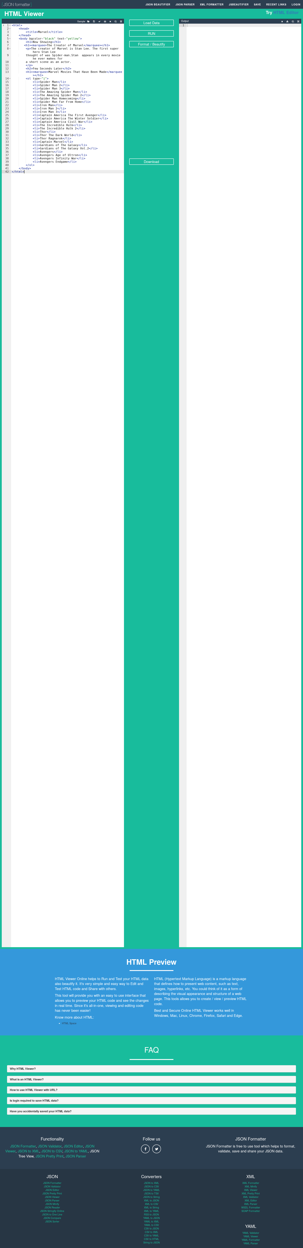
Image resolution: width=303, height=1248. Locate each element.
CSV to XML (151, 1232)
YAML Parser (250, 1243)
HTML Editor (286, 12)
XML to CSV (151, 1204)
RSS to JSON (151, 1214)
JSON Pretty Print (49, 1156)
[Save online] (94, 21)
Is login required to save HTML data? (34, 1100)
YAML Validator (250, 1233)
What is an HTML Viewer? (27, 1079)
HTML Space (69, 1023)
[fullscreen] (121, 21)
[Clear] (110, 21)
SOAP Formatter (250, 1211)
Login (296, 4)
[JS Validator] (99, 21)
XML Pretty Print (251, 1193)
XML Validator (250, 1197)
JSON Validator (50, 1146)
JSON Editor (73, 1146)
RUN (151, 33)
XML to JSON (151, 1200)
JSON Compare (52, 1218)
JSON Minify (52, 1204)
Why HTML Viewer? (23, 1069)
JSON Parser (185, 4)
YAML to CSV (151, 1225)
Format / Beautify (151, 44)
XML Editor (251, 1200)
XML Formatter (212, 4)
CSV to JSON (151, 1228)
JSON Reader (52, 1207)
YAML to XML (151, 1221)
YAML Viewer (250, 1236)
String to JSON (151, 1242)
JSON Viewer (52, 1197)
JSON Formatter (23, 1146)
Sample (81, 21)
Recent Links (276, 4)
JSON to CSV (51, 1150)
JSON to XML (28, 1150)
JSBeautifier (239, 4)
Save (257, 4)
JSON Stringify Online (52, 1211)
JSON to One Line (52, 1214)
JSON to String (151, 1197)
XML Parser (250, 1204)
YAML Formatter (251, 1240)
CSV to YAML (151, 1235)
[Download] (287, 21)
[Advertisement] (151, 105)
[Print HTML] (105, 21)
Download (151, 161)
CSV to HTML (151, 1239)
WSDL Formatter (250, 1207)
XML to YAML (151, 1211)
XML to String (151, 1207)
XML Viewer (250, 1190)
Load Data (151, 22)
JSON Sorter (52, 1221)
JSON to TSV (151, 1193)
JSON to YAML (76, 1150)
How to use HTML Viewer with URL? (34, 1090)
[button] (10, 25)
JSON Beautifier (158, 4)
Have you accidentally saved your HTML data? (41, 1111)
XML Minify (251, 1186)
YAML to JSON (151, 1218)
